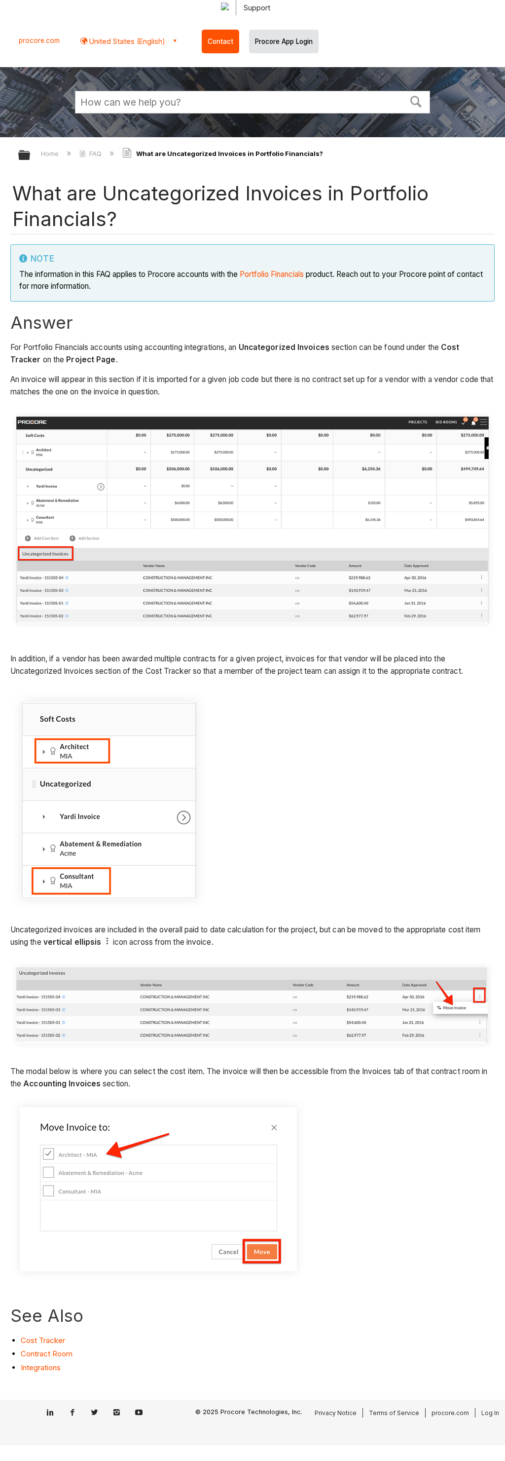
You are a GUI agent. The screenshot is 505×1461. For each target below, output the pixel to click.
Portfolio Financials (272, 274)
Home (51, 153)
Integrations (41, 1367)
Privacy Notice (336, 1413)
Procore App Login (284, 41)
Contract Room (46, 1353)
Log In (490, 1413)
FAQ (95, 153)
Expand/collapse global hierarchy (30, 156)
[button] (416, 101)
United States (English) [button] (126, 41)
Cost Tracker (43, 1340)
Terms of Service (394, 1413)
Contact (220, 41)
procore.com (39, 40)
